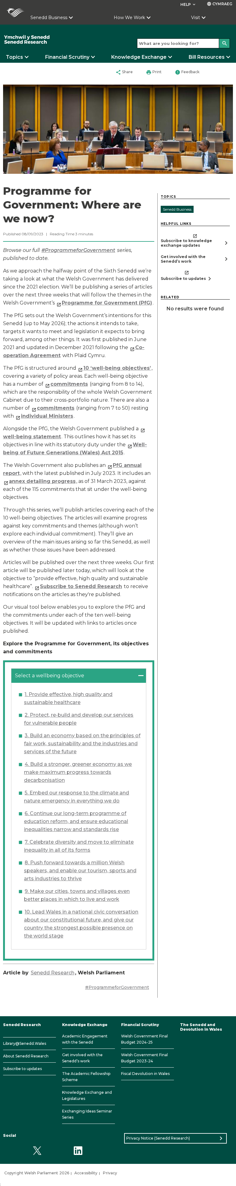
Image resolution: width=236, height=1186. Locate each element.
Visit (195, 17)
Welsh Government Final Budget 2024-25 (144, 1039)
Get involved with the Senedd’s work (82, 1058)
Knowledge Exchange (139, 57)
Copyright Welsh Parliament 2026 (36, 1173)
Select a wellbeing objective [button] (49, 676)
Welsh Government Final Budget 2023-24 (144, 1058)
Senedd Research (52, 973)
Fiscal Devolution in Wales (145, 1073)
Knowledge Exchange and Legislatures (87, 1095)
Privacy (110, 1173)
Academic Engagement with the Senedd (85, 1039)
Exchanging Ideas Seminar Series (87, 1114)
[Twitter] (37, 1151)
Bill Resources (207, 57)
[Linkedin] (78, 1151)
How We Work (129, 17)
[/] (49, 40)
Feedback (187, 72)
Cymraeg (219, 4)
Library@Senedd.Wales (24, 1043)
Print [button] (154, 72)
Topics (14, 57)
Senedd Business (48, 17)
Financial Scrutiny (67, 57)
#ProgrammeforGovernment (117, 987)
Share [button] (124, 72)
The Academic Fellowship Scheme (86, 1076)
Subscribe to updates (22, 1068)
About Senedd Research (26, 1056)
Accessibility (85, 1173)
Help (188, 4)
